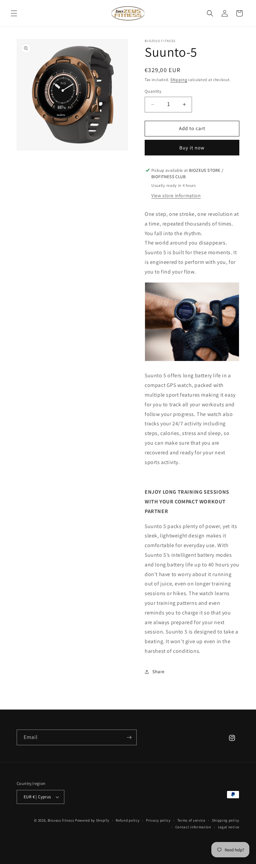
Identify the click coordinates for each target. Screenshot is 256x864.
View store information (176, 195)
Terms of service (191, 820)
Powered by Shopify (92, 820)
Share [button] (158, 672)
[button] (14, 13)
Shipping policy (226, 820)
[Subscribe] (129, 737)
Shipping (178, 79)
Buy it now (192, 147)
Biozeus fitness (61, 820)
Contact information (193, 827)
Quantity (153, 91)
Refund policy (127, 820)
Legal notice (228, 827)
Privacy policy (158, 820)
